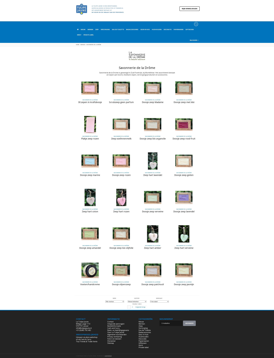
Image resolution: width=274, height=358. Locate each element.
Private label (88, 35)
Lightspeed (108, 355)
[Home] (100, 10)
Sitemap (110, 343)
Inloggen (193, 40)
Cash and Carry (113, 328)
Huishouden (157, 29)
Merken (90, 29)
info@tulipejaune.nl (84, 328)
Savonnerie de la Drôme (93, 44)
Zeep (97, 29)
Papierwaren (178, 29)
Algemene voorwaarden (117, 334)
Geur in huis (145, 29)
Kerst (79, 35)
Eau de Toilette (118, 29)
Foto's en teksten (114, 339)
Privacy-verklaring (114, 336)
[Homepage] (78, 29)
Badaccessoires (132, 29)
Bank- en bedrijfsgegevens (118, 330)
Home (77, 44)
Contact (110, 321)
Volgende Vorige (140, 307)
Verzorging (105, 29)
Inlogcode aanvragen (115, 324)
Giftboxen (189, 29)
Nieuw (83, 29)
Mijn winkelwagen (189, 9)
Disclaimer (111, 341)
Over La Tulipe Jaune (115, 332)
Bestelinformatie (114, 326)
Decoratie (167, 29)
